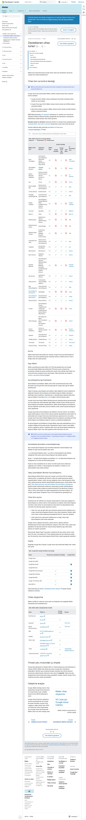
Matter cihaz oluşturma (61, 692)
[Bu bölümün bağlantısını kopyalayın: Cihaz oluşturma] (44, 597)
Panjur (70, 345)
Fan (70, 247)
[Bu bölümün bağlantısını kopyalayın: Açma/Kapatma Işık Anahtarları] (53, 380)
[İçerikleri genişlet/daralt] (37, 51)
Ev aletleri (50, 776)
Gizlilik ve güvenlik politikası (36, 375)
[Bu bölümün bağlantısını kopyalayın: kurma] (34, 351)
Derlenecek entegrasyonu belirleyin (29, 796)
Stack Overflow (74, 769)
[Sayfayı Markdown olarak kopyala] (42, 46)
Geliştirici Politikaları (62, 787)
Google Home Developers (34, 38)
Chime (70, 182)
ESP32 (42, 623)
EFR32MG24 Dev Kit (45, 640)
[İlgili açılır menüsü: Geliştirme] (26, 11)
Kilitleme (71, 211)
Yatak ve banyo (51, 783)
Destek (45, 11)
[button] (10, 34)
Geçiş (70, 292)
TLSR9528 (43, 649)
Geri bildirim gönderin (67, 44)
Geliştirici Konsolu (73, 760)
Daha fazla (28, 2)
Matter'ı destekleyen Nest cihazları (50, 589)
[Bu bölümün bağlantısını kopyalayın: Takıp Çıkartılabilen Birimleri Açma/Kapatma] (63, 473)
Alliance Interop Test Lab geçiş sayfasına (60, 19)
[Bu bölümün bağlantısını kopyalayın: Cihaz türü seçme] (43, 497)
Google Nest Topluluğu (73, 773)
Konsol (73, 2)
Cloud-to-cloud (29, 779)
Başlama (4, 11)
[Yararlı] (72, 38)
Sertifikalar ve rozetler (63, 762)
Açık (70, 187)
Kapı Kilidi (31, 211)
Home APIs (39, 766)
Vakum (71, 321)
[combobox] (47, 2)
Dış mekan (50, 786)
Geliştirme (21, 11)
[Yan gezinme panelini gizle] (20, 817)
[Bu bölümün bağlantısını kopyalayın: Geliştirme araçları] (46, 684)
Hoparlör (71, 335)
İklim (48, 764)
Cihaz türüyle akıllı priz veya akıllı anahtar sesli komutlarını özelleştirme (52, 484)
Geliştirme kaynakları (62, 771)
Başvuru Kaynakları (34, 11)
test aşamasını (45, 114)
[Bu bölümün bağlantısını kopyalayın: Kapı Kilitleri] (38, 364)
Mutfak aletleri (51, 780)
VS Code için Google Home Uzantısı (62, 702)
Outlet (70, 296)
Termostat (72, 342)
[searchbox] (11, 16)
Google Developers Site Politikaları (57, 744)
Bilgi (11, 11)
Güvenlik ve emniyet (50, 768)
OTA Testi (67, 623)
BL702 (41, 620)
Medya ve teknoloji (50, 772)
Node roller (47, 397)
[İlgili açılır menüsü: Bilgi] (14, 11)
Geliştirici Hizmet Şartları (63, 782)
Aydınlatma (50, 761)
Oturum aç (81, 2)
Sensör (71, 168)
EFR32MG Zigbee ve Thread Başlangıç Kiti (47, 644)
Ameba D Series (44, 637)
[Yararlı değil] (75, 38)
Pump (70, 308)
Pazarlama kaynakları (61, 766)
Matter (5, 7)
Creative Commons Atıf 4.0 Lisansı (54, 743)
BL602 (41, 616)
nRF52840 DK (43, 627)
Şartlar (26, 816)
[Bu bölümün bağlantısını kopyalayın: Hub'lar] (35, 541)
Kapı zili (71, 214)
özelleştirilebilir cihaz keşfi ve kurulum (39, 124)
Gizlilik (31, 816)
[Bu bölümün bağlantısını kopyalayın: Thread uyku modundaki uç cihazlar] (62, 663)
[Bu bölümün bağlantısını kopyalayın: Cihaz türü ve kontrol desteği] (56, 81)
